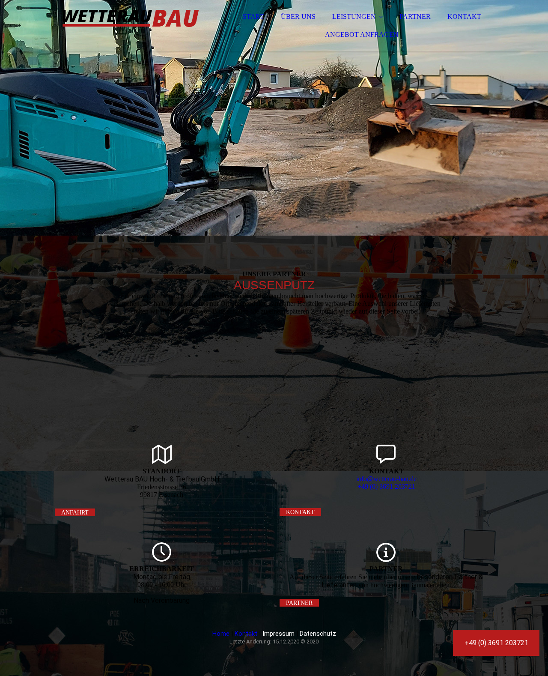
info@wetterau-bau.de (386, 478)
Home (220, 633)
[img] (130, 30)
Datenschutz (318, 633)
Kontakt (246, 633)
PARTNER (415, 16)
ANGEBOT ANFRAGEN (362, 34)
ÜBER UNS (298, 16)
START (253, 16)
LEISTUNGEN (354, 16)
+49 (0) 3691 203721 (386, 486)
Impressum (278, 633)
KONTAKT (464, 16)
